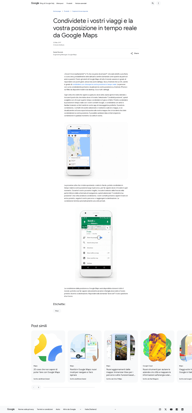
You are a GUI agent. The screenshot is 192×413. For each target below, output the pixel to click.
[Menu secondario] (158, 3)
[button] (134, 53)
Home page (57, 11)
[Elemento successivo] (38, 387)
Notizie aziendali (80, 3)
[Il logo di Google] (11, 409)
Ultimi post (59, 3)
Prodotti (69, 3)
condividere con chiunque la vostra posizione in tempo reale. (94, 84)
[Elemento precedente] (33, 387)
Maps (57, 311)
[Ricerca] (152, 3)
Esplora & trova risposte (80, 11)
